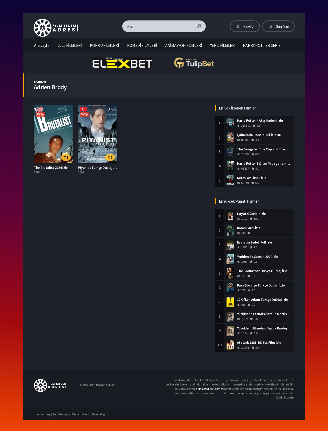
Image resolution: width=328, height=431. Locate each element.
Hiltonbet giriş (99, 414)
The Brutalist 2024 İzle (51, 167)
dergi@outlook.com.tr (209, 389)
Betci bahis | (80, 414)
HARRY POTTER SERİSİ (262, 45)
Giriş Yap (282, 26)
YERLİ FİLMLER (222, 45)
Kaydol (248, 26)
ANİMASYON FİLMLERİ (183, 45)
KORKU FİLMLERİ (104, 45)
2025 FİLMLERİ (70, 45)
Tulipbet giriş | (62, 414)
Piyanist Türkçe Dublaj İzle (98, 167)
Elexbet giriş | (43, 414)
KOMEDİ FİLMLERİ (142, 45)
